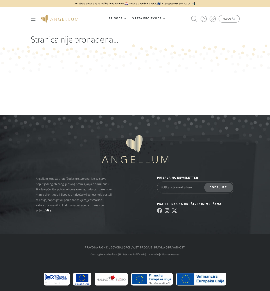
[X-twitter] (174, 210)
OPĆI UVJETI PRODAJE (137, 247)
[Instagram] (167, 210)
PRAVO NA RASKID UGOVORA (103, 247)
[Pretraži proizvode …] (194, 19)
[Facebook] (159, 210)
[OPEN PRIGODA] (125, 18)
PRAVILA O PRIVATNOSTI (169, 247)
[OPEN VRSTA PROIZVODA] (164, 18)
